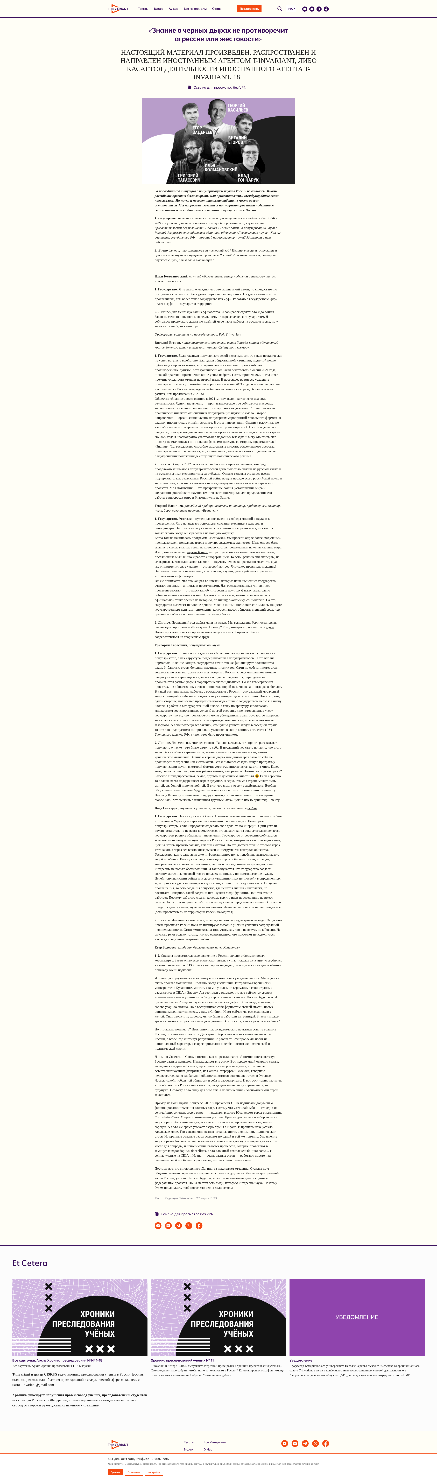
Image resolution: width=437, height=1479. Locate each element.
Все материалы (195, 9)
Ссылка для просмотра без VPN (220, 87)
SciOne (252, 808)
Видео (158, 9)
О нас (216, 9)
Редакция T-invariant (180, 1198)
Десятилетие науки (252, 232)
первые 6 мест (197, 552)
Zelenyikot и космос (233, 347)
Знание (213, 232)
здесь (270, 627)
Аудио (173, 9)
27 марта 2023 (206, 1198)
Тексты (143, 9)
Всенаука (209, 510)
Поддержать (249, 9)
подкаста (241, 276)
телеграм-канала (263, 276)
